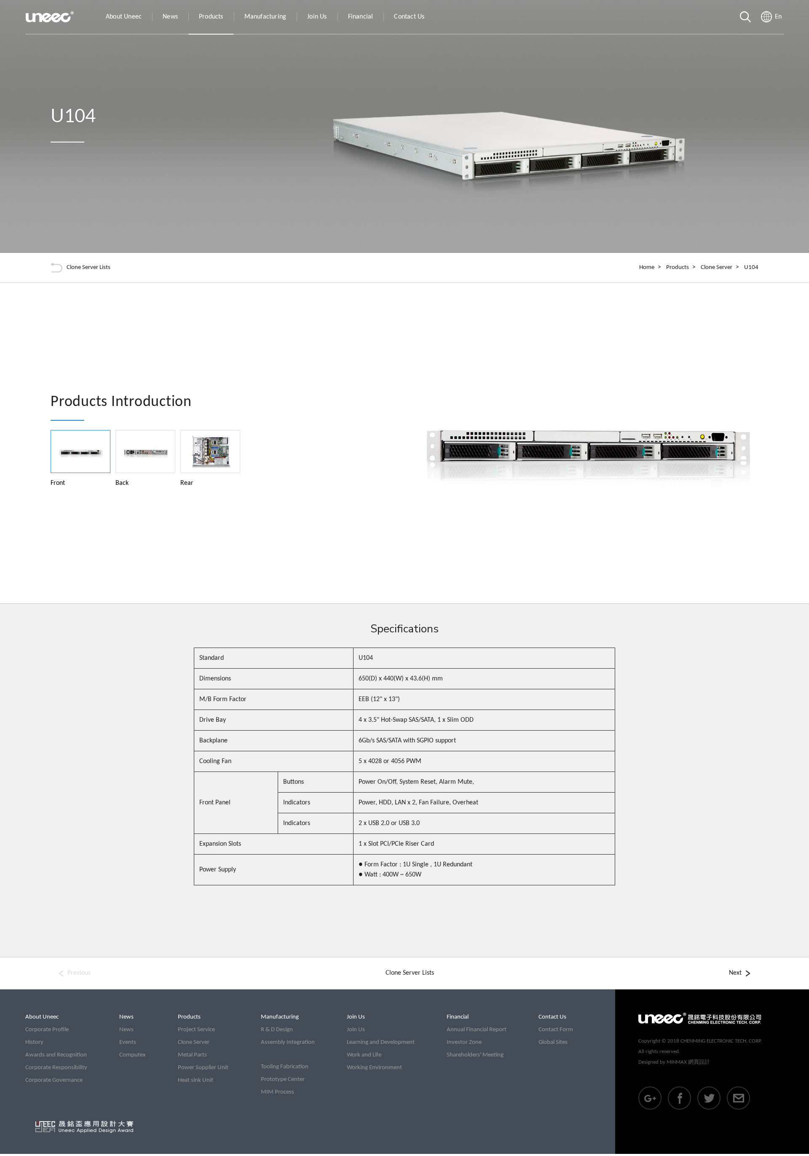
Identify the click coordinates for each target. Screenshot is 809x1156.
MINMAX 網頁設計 (688, 1062)
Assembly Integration (288, 1042)
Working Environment (374, 1068)
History (34, 1042)
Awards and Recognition (56, 1055)
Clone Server (716, 267)
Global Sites (553, 1042)
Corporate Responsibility (56, 1068)
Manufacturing (265, 16)
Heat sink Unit (195, 1080)
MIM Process (277, 1092)
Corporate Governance (54, 1080)
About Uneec (124, 16)
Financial (360, 16)
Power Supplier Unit (203, 1068)
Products (211, 16)
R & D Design (277, 1030)
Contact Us (409, 16)
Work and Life (364, 1055)
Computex (132, 1055)
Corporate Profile (47, 1030)
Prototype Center (283, 1079)
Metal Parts (192, 1055)
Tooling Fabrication (284, 1067)
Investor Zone (464, 1042)
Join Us (317, 16)
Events (127, 1042)
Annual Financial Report (476, 1030)
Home (646, 267)
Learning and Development (381, 1042)
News (170, 16)
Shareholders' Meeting (475, 1055)
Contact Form (555, 1030)
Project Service (196, 1030)
